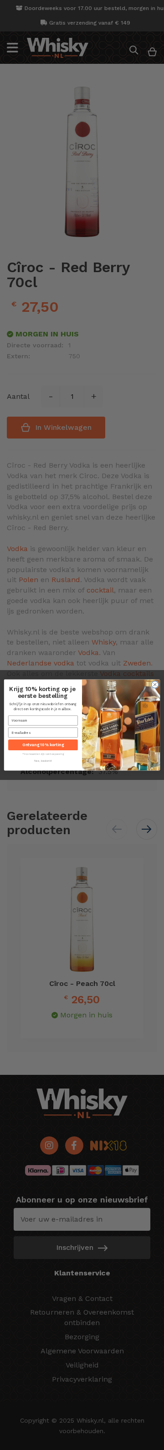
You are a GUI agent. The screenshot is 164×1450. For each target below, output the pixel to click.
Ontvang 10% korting (43, 745)
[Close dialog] (154, 684)
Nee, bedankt (43, 761)
